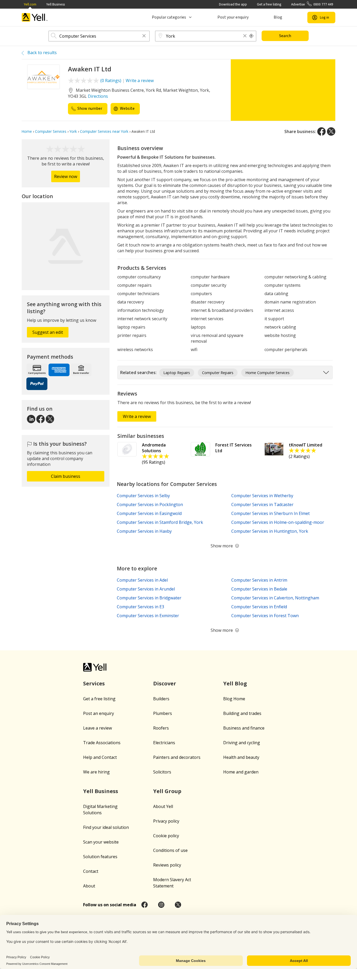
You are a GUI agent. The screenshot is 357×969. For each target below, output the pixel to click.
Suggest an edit (47, 332)
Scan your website (101, 842)
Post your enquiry (233, 17)
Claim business (65, 476)
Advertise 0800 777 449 (312, 4)
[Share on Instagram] (161, 905)
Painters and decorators (176, 757)
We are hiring (96, 772)
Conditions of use (170, 850)
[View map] (66, 246)
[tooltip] (251, 36)
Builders (161, 699)
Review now (65, 176)
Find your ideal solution (106, 827)
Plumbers (162, 713)
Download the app (233, 4)
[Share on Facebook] (321, 131)
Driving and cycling (241, 743)
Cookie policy (166, 836)
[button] (144, 36)
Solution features (100, 856)
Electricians (164, 743)
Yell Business (55, 4)
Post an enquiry (98, 713)
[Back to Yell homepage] (35, 17)
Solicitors (162, 772)
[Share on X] (331, 131)
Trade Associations (101, 743)
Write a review (140, 80)
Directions (98, 96)
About (89, 886)
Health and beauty (241, 757)
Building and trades (242, 713)
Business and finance (243, 728)
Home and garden (240, 772)
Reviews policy (167, 865)
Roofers (161, 728)
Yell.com (30, 4)
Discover (164, 683)
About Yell (163, 806)
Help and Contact (100, 757)
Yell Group (167, 791)
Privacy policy (166, 821)
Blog (278, 17)
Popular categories (169, 17)
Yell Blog (235, 683)
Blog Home (234, 699)
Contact (90, 871)
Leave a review (97, 728)
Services (94, 683)
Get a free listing (269, 4)
